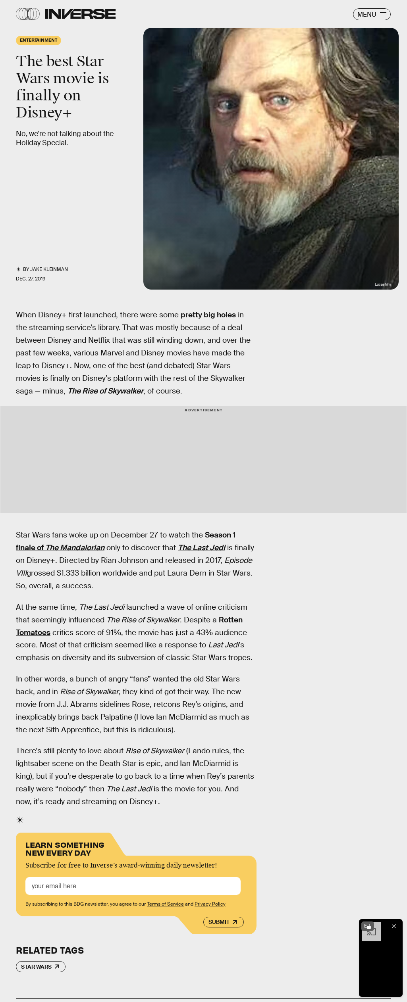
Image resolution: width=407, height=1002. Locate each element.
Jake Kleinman (49, 269)
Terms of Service (165, 904)
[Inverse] (80, 14)
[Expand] (367, 926)
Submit (219, 921)
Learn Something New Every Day (64, 847)
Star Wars (36, 966)
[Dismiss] (394, 926)
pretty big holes (208, 315)
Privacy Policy (210, 904)
